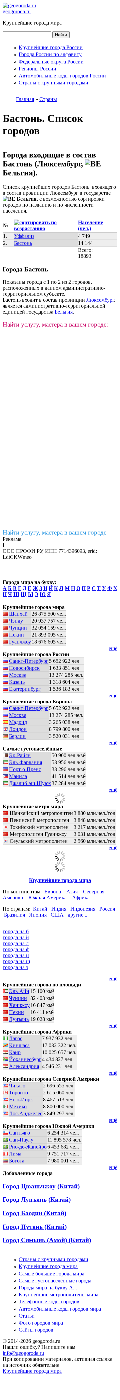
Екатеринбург (25, 689)
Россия (107, 909)
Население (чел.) (90, 225)
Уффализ (24, 236)
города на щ (16, 961)
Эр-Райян (20, 755)
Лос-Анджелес (25, 1113)
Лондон (18, 729)
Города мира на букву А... (48, 1287)
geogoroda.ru (17, 11)
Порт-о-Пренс (25, 769)
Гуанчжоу (20, 642)
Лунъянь (19, 1019)
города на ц (16, 955)
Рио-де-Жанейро (28, 1147)
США (57, 915)
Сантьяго (19, 1133)
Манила (18, 776)
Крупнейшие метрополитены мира (58, 1294)
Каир (15, 1052)
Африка (81, 897)
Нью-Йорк (21, 1099)
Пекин (16, 635)
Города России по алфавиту (50, 54)
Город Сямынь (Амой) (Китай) (47, 1240)
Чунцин (18, 628)
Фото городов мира (41, 1323)
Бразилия (14, 915)
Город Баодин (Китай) (34, 1213)
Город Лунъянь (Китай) (37, 1199)
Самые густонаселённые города (55, 1280)
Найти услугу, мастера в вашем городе (54, 532)
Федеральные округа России (51, 61)
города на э (15, 967)
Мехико (18, 1106)
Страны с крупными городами (53, 82)
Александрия (24, 1066)
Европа (52, 891)
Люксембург (100, 300)
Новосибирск (24, 668)
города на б (16, 931)
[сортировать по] (43, 228)
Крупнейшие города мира (60, 880)
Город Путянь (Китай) (35, 1226)
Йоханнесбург (25, 1059)
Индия (58, 909)
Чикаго (17, 1085)
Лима (15, 1153)
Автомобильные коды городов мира (60, 1309)
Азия (72, 891)
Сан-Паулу (21, 1140)
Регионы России (37, 68)
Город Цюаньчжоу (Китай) (41, 1186)
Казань (17, 682)
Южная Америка (47, 897)
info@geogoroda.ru (23, 1353)
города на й (16, 937)
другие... (77, 915)
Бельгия (64, 312)
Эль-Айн (19, 991)
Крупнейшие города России (51, 47)
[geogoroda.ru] (19, 5)
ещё (113, 648)
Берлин (17, 736)
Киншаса (19, 1045)
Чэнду (16, 621)
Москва (17, 675)
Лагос (15, 1038)
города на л (16, 943)
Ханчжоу (19, 1005)
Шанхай (18, 614)
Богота (16, 1160)
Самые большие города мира (51, 1273)
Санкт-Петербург (28, 661)
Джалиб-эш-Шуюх (30, 783)
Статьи (27, 1316)
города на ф (16, 949)
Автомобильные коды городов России (62, 75)
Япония (38, 915)
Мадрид (18, 722)
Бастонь (23, 243)
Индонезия (82, 909)
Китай (40, 909)
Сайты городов (36, 1330)
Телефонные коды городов (49, 1301)
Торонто (18, 1092)
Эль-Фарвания (25, 762)
